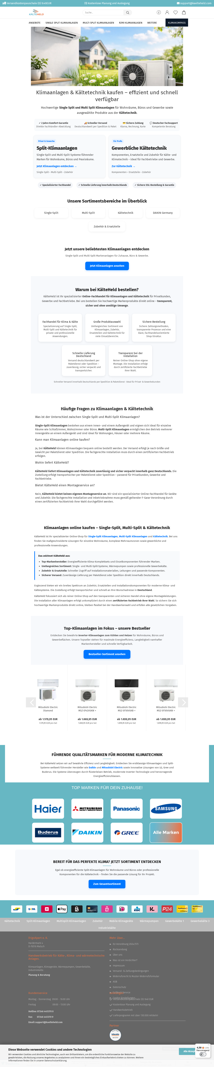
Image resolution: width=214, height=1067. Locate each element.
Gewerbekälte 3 (200, 921)
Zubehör (98, 921)
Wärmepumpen (149, 921)
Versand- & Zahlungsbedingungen (131, 971)
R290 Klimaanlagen (130, 22)
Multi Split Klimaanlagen (98, 22)
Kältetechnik (160, 536)
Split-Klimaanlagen (38, 921)
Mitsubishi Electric (112, 767)
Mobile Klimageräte (121, 921)
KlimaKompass (177, 22)
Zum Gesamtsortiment (107, 884)
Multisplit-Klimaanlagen (71, 921)
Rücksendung (120, 949)
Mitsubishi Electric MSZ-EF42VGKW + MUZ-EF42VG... (87, 709)
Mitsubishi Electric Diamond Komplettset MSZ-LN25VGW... (48, 709)
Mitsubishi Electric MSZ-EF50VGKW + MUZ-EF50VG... (166, 709)
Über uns (117, 954)
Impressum (119, 965)
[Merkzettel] (175, 12)
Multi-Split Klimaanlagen (133, 536)
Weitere (152, 22)
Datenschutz (119, 987)
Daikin (92, 767)
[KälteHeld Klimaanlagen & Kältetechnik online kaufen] (36, 12)
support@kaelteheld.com (49, 1022)
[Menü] (209, 1046)
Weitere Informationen (192, 1058)
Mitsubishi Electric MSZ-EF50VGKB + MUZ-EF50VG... (126, 709)
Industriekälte (107, 927)
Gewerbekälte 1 (174, 921)
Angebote (34, 22)
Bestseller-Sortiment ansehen (107, 654)
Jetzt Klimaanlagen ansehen (107, 265)
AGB (115, 981)
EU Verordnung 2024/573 (125, 944)
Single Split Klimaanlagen (61, 22)
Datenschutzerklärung (55, 1060)
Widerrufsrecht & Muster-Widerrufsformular (136, 976)
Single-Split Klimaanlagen (103, 536)
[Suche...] (128, 12)
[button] (167, 12)
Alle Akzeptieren (192, 1051)
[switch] (203, 1054)
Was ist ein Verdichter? (125, 960)
